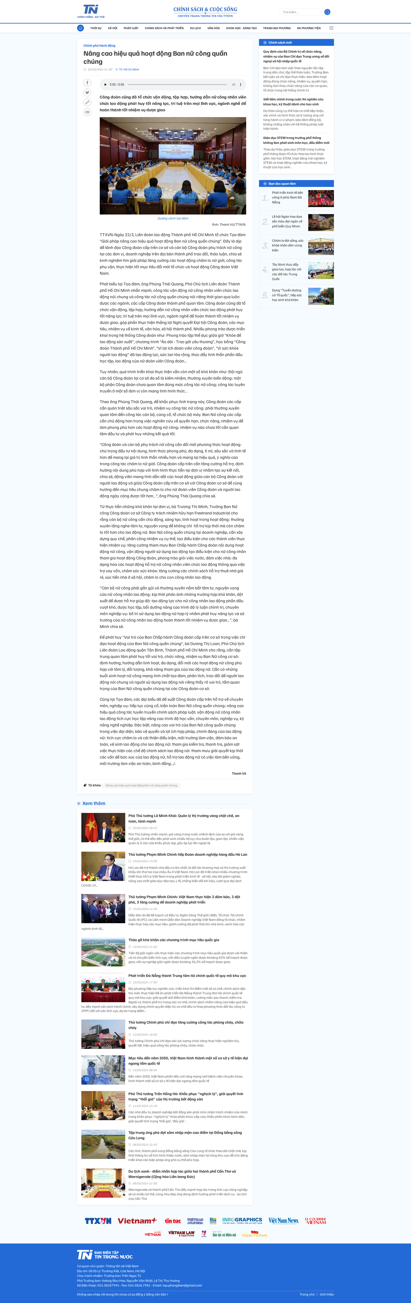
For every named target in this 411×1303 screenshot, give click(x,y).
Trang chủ (307, 1294)
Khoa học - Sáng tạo (241, 28)
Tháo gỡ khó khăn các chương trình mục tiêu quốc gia (173, 939)
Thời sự (95, 28)
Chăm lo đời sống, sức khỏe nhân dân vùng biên (288, 245)
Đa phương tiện (309, 28)
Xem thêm (93, 802)
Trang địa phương (277, 28)
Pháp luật (131, 28)
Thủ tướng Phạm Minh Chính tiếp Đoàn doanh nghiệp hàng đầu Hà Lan (187, 854)
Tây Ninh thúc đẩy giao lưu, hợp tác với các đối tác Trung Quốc (286, 271)
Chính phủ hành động (99, 45)
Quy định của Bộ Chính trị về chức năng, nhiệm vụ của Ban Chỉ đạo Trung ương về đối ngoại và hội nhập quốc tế (296, 56)
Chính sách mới (280, 42)
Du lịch (195, 28)
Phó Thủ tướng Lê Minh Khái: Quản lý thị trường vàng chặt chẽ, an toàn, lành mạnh (183, 818)
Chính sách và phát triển (164, 28)
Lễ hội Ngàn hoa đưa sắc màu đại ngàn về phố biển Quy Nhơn (287, 221)
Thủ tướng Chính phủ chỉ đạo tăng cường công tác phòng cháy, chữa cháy (185, 1025)
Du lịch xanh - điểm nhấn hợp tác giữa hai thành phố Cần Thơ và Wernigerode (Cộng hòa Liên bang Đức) (182, 1174)
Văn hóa (213, 28)
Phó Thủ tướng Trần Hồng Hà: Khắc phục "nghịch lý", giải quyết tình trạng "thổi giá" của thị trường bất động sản (185, 1096)
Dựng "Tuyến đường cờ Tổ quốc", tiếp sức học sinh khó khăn (287, 295)
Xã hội (112, 28)
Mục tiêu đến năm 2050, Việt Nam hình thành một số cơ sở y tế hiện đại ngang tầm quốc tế (188, 1061)
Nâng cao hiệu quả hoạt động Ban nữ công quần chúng (141, 785)
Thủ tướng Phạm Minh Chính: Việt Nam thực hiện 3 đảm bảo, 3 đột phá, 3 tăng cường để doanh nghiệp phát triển (184, 899)
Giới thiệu (327, 1294)
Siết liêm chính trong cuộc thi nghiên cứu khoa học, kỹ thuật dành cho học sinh (293, 101)
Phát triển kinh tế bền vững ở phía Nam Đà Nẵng (287, 197)
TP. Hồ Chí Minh (129, 69)
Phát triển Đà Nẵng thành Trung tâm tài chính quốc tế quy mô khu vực (187, 975)
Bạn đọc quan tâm (282, 183)
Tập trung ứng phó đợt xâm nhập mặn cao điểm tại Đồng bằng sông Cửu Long (185, 1135)
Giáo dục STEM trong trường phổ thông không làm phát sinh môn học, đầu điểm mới (296, 140)
